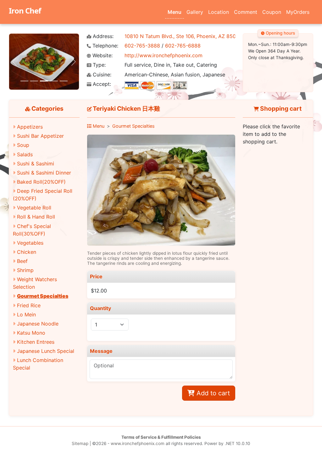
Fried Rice (29, 305)
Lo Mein (26, 314)
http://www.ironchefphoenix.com (164, 55)
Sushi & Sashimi (35, 163)
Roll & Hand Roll (36, 217)
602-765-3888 (142, 45)
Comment (245, 12)
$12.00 (99, 290)
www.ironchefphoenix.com (137, 443)
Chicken (26, 252)
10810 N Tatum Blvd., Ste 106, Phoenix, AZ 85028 (183, 36)
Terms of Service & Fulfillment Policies (161, 437)
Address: (102, 36)
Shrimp (25, 270)
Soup (23, 145)
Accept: (101, 84)
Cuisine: (101, 75)
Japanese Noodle (37, 323)
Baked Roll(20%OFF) (41, 182)
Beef (22, 261)
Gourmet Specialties (42, 296)
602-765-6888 (183, 45)
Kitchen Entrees (35, 342)
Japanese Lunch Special (45, 351)
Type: (98, 65)
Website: (102, 55)
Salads (25, 154)
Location (218, 12)
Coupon (271, 12)
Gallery (194, 12)
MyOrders (297, 12)
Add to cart (212, 393)
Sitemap (80, 443)
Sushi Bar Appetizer (40, 136)
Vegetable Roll (34, 207)
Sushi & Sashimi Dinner (44, 173)
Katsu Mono (31, 333)
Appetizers (30, 127)
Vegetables (30, 243)
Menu (174, 12)
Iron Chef (25, 10)
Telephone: (104, 46)
